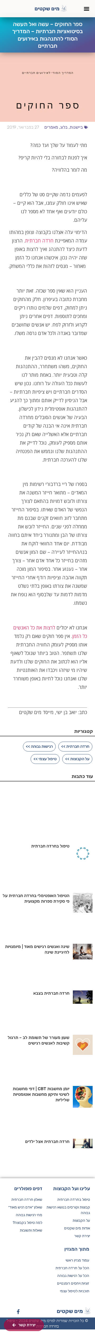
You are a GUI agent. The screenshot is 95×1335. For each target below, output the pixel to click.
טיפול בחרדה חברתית (50, 846)
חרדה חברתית (39, 240)
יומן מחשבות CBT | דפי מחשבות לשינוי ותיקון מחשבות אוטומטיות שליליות (41, 1094)
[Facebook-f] (18, 1311)
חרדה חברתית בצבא (51, 993)
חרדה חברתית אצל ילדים (47, 1141)
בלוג (64, 127)
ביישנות (76, 127)
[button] (86, 8)
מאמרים (51, 127)
